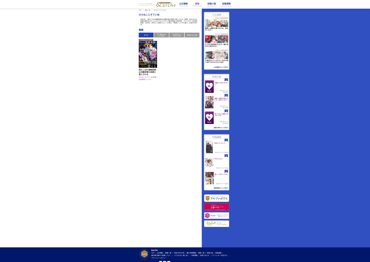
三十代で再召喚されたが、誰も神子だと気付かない (216, 45)
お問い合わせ (204, 255)
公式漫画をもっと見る (220, 67)
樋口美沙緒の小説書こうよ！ (161, 255)
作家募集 (194, 255)
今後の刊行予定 (179, 253)
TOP (152, 253)
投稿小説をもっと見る (220, 127)
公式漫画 (160, 253)
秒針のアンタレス (219, 143)
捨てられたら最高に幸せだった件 (221, 114)
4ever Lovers (218, 159)
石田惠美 (142, 79)
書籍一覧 (168, 253)
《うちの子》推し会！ (181, 255)
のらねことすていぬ (146, 77)
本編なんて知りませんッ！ (221, 83)
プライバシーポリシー (159, 258)
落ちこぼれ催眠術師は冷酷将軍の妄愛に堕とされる (147, 72)
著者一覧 (201, 253)
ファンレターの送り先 (219, 255)
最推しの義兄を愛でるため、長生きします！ (216, 29)
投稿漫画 (218, 253)
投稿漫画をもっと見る (220, 188)
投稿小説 (210, 253)
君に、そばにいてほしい (221, 175)
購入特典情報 (191, 253)
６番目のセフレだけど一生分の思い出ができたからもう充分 (216, 61)
